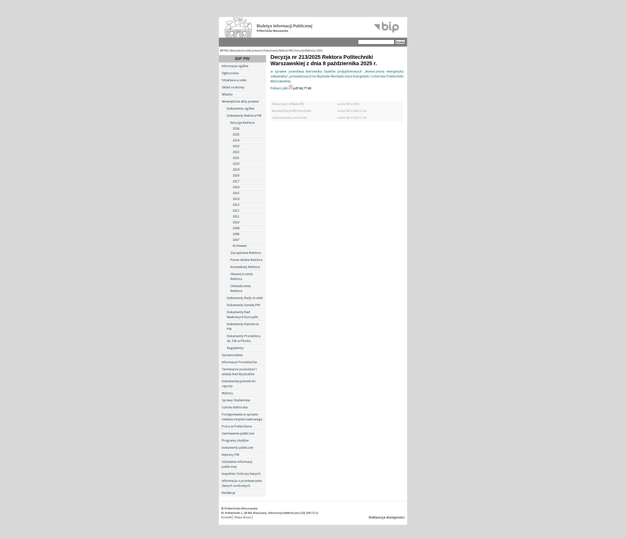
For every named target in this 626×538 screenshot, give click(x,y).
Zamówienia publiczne (238, 433)
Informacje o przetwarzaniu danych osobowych (242, 483)
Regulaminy (235, 348)
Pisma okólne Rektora (246, 260)
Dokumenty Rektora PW (278, 51)
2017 (236, 181)
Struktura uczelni (234, 80)
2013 (236, 204)
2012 (236, 210)
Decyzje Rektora (305, 51)
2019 (236, 169)
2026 (236, 128)
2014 (236, 199)
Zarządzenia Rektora (245, 252)
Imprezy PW (230, 454)
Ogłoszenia (230, 73)
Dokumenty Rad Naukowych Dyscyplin (242, 315)
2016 (236, 187)
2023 (236, 146)
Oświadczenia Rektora (240, 288)
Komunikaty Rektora (245, 267)
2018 (236, 175)
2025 (320, 51)
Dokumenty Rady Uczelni (245, 298)
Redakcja (228, 492)
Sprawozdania (232, 355)
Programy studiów (235, 440)
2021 (236, 157)
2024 (236, 140)
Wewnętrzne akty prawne (246, 51)
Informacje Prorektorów (239, 362)
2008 (236, 234)
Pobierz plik (279, 88)
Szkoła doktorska (235, 407)
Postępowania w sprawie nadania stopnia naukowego (242, 417)
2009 (236, 228)
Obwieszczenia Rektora (241, 276)
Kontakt (226, 517)
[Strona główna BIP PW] (313, 27)
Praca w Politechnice (237, 426)
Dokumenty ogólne (241, 108)
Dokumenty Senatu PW (243, 305)
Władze (227, 94)
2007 (236, 240)
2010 (236, 222)
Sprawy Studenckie (236, 400)
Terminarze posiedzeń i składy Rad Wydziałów (239, 372)
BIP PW (224, 51)
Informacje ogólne (235, 66)
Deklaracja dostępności (387, 517)
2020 (236, 163)
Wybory (227, 393)
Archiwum (240, 245)
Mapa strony (243, 517)
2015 (236, 193)
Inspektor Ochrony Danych (241, 473)
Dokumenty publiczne (237, 447)
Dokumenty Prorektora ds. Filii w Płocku (243, 338)
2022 (236, 152)
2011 (236, 216)
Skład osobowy (233, 87)
